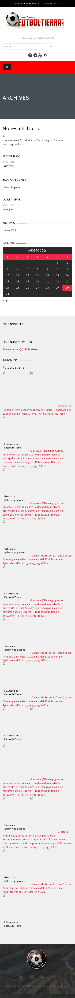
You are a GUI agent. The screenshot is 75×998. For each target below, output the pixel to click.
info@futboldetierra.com (29, 3)
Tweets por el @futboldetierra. (21, 349)
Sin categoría (12, 187)
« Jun (5, 300)
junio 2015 (10, 230)
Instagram (8, 166)
